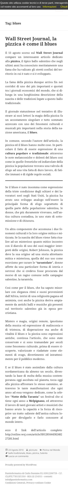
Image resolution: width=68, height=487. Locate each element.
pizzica (35, 453)
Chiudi (64, 6)
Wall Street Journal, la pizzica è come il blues (31, 41)
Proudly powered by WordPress (20, 464)
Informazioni (49, 6)
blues (28, 453)
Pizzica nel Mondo (51, 449)
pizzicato (33, 449)
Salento (43, 453)
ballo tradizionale (16, 453)
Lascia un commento (18, 456)
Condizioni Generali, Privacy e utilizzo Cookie (28, 482)
